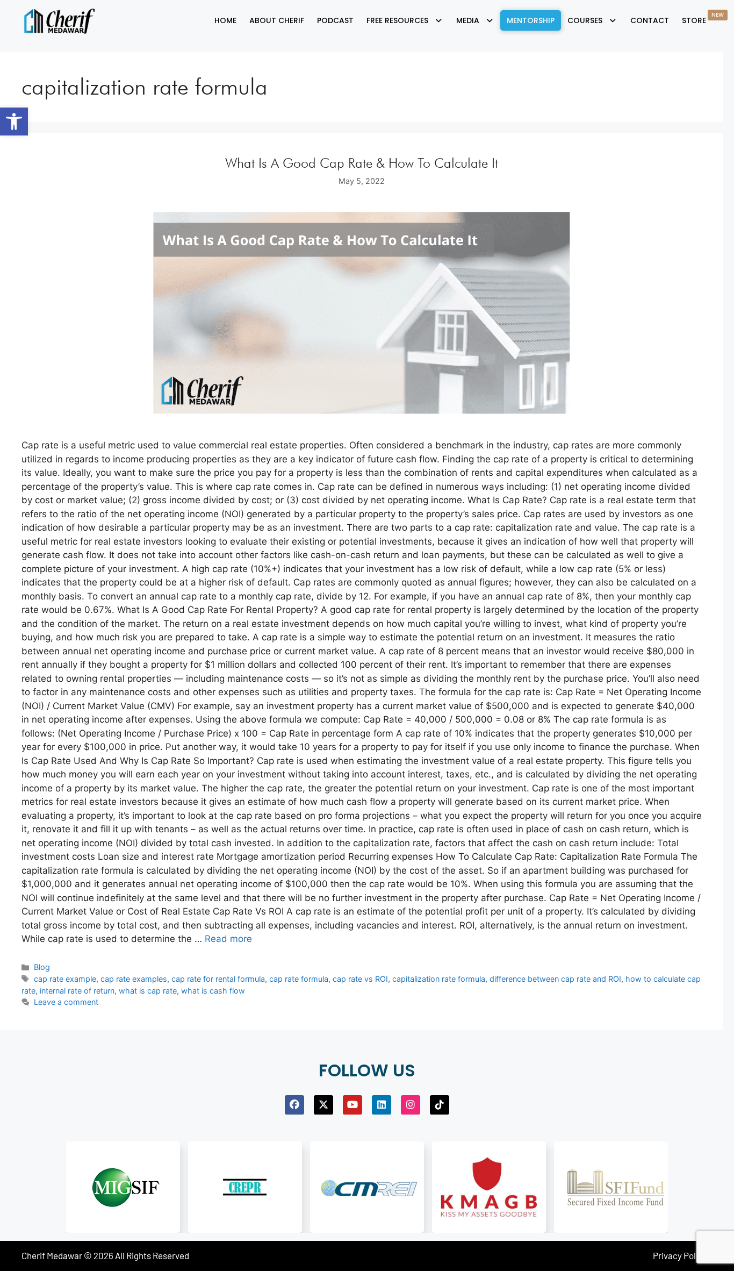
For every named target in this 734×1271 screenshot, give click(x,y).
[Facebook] (294, 1105)
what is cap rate (148, 990)
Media (467, 20)
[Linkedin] (381, 1105)
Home (225, 20)
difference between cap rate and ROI (555, 978)
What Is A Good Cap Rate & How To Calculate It (361, 163)
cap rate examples (133, 978)
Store (703, 18)
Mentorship (531, 20)
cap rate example (65, 978)
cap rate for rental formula (218, 978)
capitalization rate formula (438, 978)
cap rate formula (298, 978)
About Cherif (276, 20)
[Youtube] (352, 1105)
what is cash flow (213, 990)
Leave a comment (66, 1001)
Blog (42, 967)
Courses (584, 20)
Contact (649, 20)
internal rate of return (77, 990)
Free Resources (397, 20)
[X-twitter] (323, 1105)
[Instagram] (410, 1105)
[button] (14, 121)
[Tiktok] (439, 1105)
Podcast (335, 20)
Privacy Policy (680, 1255)
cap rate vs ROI (360, 978)
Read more (228, 938)
